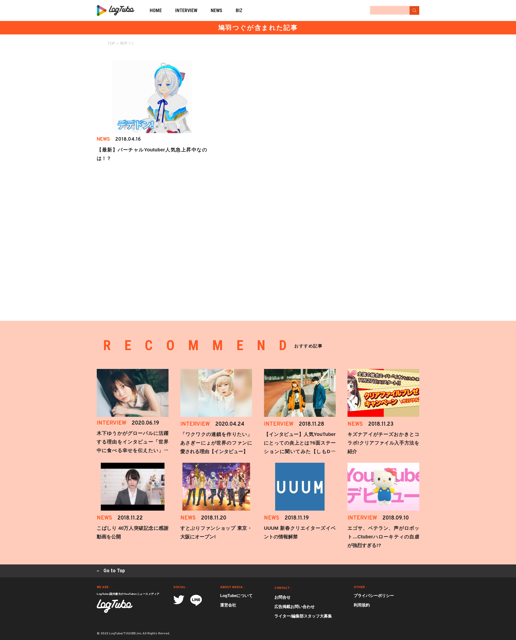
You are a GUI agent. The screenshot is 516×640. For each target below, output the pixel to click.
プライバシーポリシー (374, 595)
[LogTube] (115, 10)
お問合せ (282, 597)
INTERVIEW (186, 10)
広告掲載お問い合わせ (294, 606)
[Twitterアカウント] (178, 599)
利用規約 (362, 605)
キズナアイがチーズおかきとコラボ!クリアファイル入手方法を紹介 (383, 443)
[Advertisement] (379, 93)
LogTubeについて (236, 595)
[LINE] (196, 600)
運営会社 (228, 605)
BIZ (239, 10)
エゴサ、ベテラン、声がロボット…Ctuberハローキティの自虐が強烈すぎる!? (383, 536)
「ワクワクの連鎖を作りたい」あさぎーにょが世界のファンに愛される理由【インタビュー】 (216, 443)
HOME (156, 10)
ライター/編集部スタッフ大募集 (303, 616)
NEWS (216, 10)
